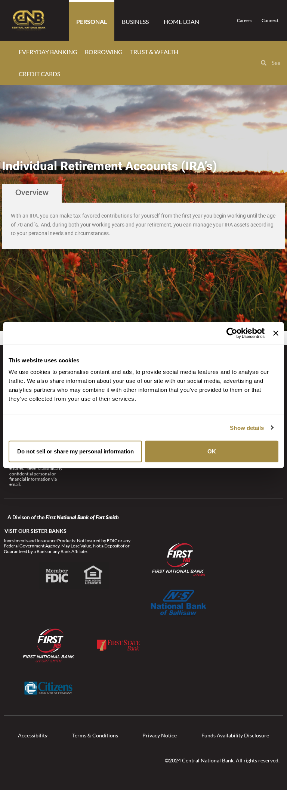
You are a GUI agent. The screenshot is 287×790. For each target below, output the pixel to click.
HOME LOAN (181, 21)
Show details (247, 427)
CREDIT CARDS (39, 73)
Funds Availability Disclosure (235, 735)
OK (211, 451)
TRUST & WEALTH (154, 51)
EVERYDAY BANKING (48, 51)
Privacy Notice (159, 735)
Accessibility (32, 735)
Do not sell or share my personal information (75, 451)
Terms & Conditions (95, 735)
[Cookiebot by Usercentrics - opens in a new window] (232, 332)
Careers (244, 20)
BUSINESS (135, 21)
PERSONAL (91, 21)
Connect (270, 20)
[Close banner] (275, 332)
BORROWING (104, 51)
